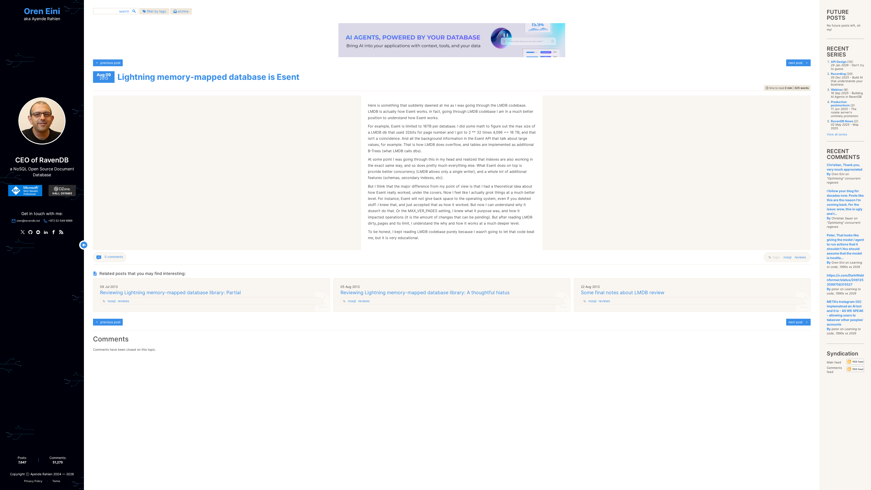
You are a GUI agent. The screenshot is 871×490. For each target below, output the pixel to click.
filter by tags (156, 11)
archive (182, 11)
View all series (837, 134)
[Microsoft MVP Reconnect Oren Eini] (25, 190)
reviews (800, 257)
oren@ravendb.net (28, 220)
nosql (787, 257)
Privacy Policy (33, 481)
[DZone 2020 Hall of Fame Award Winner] (62, 190)
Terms (56, 481)
